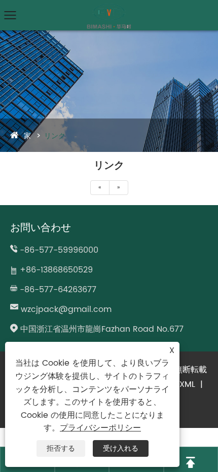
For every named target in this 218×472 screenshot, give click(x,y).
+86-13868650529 (56, 270)
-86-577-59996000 (59, 250)
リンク (54, 136)
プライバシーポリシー (100, 428)
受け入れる (120, 448)
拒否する (61, 448)
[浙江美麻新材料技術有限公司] (109, 8)
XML (187, 384)
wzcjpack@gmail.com (66, 309)
